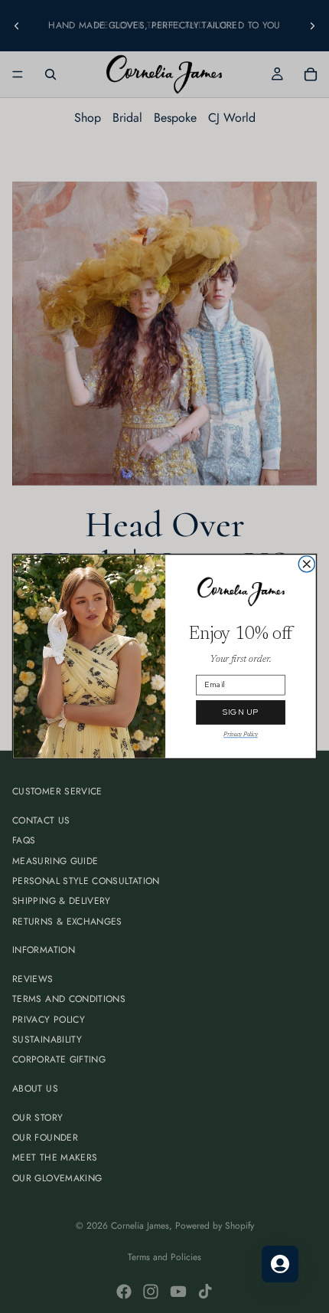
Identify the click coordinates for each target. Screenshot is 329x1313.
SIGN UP (241, 712)
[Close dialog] (306, 564)
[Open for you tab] (280, 1264)
